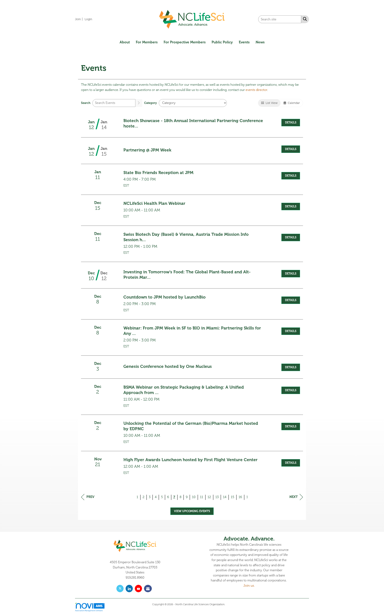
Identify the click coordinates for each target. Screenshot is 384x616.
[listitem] (79, 19)
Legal (229, 604)
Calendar (293, 102)
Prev (90, 497)
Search (85, 102)
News (260, 42)
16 (240, 497)
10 (194, 497)
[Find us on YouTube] (138, 588)
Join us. (249, 585)
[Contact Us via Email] (148, 588)
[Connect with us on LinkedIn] (129, 588)
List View (271, 102)
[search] (138, 103)
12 (209, 497)
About (125, 42)
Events (244, 42)
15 (232, 497)
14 (224, 497)
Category (150, 102)
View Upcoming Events (192, 511)
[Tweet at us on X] (120, 588)
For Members (147, 42)
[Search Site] (304, 19)
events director (256, 90)
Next (293, 497)
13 (217, 497)
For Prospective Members (185, 42)
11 (201, 497)
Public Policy (222, 42)
